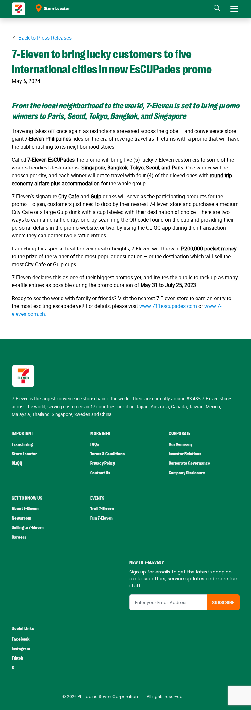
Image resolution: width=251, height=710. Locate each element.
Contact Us (100, 472)
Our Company (180, 444)
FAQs (94, 444)
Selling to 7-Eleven (28, 527)
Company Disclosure (187, 472)
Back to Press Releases (44, 37)
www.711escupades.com (167, 306)
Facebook (20, 639)
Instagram (21, 648)
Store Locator (57, 9)
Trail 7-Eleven (102, 508)
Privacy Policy (102, 463)
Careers (19, 537)
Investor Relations (185, 453)
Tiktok (17, 658)
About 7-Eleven (25, 508)
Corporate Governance (189, 463)
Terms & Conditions (107, 453)
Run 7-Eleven (101, 518)
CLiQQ (17, 463)
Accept (231, 696)
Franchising (22, 444)
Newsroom (21, 518)
